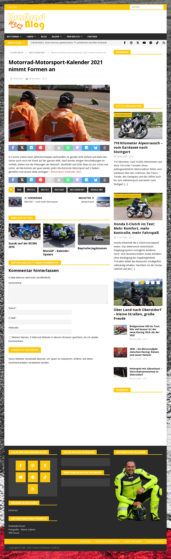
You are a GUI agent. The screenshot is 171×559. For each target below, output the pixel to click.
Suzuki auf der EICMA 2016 (23, 245)
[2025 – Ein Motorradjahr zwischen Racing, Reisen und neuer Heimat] (120, 352)
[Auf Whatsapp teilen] (68, 148)
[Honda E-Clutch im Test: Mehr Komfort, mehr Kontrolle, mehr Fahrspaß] (138, 206)
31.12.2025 (136, 358)
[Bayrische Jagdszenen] (94, 234)
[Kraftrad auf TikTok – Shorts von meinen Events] (157, 43)
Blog (44, 36)
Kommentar (15, 282)
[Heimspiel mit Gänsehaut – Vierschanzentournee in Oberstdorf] (120, 372)
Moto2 (31, 189)
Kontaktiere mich (155, 541)
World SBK (97, 189)
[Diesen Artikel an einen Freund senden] (49, 148)
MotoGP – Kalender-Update (56, 252)
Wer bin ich (73, 36)
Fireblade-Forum (17, 525)
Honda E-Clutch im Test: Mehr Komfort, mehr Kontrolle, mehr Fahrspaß (136, 228)
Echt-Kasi (13, 510)
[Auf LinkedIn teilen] (31, 148)
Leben (30, 36)
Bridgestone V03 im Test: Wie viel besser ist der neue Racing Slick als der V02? (145, 331)
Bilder (55, 36)
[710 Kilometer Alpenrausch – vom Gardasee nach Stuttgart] (138, 125)
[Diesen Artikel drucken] (58, 148)
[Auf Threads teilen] (104, 148)
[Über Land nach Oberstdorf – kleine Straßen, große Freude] (138, 292)
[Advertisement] (138, 79)
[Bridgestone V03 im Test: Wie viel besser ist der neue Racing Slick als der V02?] (120, 330)
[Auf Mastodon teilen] (77, 148)
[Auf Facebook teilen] (13, 148)
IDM (19, 189)
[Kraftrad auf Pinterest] (151, 43)
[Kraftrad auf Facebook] (125, 43)
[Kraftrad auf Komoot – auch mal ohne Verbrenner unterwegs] (164, 43)
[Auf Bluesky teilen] (95, 148)
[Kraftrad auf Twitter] (138, 43)
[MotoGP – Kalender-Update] (59, 236)
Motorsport (34, 78)
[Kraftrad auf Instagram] (131, 43)
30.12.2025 (136, 378)
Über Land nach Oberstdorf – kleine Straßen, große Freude (137, 314)
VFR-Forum (14, 532)
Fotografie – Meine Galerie (22, 529)
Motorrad (13, 36)
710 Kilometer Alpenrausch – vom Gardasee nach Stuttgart (138, 147)
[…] (126, 184)
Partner (92, 36)
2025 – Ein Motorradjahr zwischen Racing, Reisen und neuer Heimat (144, 351)
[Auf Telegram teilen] (86, 148)
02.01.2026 (136, 339)
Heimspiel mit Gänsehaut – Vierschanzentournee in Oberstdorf (146, 371)
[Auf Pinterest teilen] (40, 148)
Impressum (85, 541)
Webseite (14, 327)
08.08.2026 (122, 156)
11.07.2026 (122, 237)
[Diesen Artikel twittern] (22, 148)
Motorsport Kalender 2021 (66, 171)
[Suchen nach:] (146, 6)
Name (12, 308)
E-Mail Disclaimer (133, 541)
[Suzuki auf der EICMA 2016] (25, 232)
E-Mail (12, 317)
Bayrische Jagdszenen (92, 248)
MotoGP (59, 189)
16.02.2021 (18, 78)
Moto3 (45, 189)
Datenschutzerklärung (108, 541)
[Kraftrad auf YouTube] (144, 43)
